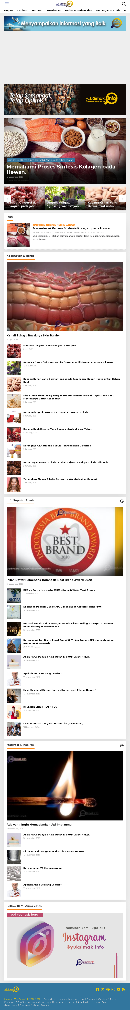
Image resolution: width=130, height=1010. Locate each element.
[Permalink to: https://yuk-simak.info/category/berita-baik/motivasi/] (122, 746)
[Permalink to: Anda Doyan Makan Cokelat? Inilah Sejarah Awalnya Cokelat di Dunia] (14, 467)
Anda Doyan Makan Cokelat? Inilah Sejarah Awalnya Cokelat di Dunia (66, 462)
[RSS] (124, 989)
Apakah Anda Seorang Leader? (42, 673)
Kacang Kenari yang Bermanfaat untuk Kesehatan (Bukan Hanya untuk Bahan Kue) (75, 204)
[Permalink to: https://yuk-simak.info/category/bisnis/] (122, 501)
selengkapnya (39, 239)
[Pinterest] (108, 989)
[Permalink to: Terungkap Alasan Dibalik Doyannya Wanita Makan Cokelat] (14, 484)
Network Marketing (38, 1002)
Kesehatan (67, 160)
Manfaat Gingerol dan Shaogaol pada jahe (49, 345)
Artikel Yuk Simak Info (21, 160)
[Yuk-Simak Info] (66, 3)
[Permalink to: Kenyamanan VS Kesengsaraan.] (14, 873)
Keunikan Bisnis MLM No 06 (40, 706)
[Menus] (6, 4)
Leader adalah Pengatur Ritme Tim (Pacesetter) (53, 723)
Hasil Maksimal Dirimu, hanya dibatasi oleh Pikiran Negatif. (59, 690)
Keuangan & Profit (14, 1002)
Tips (112, 999)
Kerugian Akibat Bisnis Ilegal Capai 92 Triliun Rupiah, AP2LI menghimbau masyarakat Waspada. (68, 641)
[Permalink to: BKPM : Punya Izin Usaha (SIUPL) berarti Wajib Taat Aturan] (14, 595)
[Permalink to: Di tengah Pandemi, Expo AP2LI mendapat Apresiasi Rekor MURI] (14, 612)
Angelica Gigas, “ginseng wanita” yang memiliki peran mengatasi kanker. (37, 204)
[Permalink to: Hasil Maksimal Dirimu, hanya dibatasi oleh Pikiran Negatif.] (14, 695)
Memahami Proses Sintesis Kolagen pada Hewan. (61, 169)
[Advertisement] (65, 58)
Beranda (48, 999)
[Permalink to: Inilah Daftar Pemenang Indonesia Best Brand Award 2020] (65, 541)
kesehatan (51, 224)
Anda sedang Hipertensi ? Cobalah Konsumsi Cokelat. (56, 412)
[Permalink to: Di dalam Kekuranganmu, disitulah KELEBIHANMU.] (14, 856)
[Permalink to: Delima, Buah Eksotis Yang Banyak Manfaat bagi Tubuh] (14, 434)
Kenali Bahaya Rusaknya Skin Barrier (33, 335)
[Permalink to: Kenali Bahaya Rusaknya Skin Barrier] (65, 296)
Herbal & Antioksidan (47, 160)
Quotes (102, 999)
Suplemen (70, 224)
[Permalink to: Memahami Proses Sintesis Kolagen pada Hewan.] (65, 151)
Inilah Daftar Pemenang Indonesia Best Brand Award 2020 (49, 580)
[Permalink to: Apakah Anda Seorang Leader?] (14, 678)
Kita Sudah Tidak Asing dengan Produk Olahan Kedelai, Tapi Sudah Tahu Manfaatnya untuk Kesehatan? (68, 397)
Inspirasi (61, 999)
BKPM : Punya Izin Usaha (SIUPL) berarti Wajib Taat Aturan (59, 590)
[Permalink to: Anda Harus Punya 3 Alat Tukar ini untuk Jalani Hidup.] (14, 662)
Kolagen (61, 224)
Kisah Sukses (88, 999)
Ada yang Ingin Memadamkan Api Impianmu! (39, 824)
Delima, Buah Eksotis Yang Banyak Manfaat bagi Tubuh (57, 429)
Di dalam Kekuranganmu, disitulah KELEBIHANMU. (54, 851)
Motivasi (72, 999)
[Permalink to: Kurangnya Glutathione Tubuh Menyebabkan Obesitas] (14, 451)
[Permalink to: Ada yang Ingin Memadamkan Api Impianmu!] (65, 785)
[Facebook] (97, 989)
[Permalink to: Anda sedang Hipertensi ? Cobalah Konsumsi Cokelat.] (14, 417)
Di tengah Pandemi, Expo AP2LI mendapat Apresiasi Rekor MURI (63, 606)
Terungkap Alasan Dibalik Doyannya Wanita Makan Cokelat (60, 479)
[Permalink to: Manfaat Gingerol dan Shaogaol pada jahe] (14, 350)
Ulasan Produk (41, 1005)
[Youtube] (118, 989)
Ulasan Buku (100, 1002)
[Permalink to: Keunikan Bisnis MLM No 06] (14, 712)
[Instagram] (113, 989)
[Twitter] (103, 989)
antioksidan (39, 224)
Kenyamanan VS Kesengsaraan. (42, 868)
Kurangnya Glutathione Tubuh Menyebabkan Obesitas (57, 445)
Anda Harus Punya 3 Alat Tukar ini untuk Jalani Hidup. (56, 656)
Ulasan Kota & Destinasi (17, 1005)
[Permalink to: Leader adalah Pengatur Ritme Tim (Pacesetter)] (14, 728)
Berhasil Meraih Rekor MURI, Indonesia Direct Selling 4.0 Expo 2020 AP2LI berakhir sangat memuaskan (68, 625)
